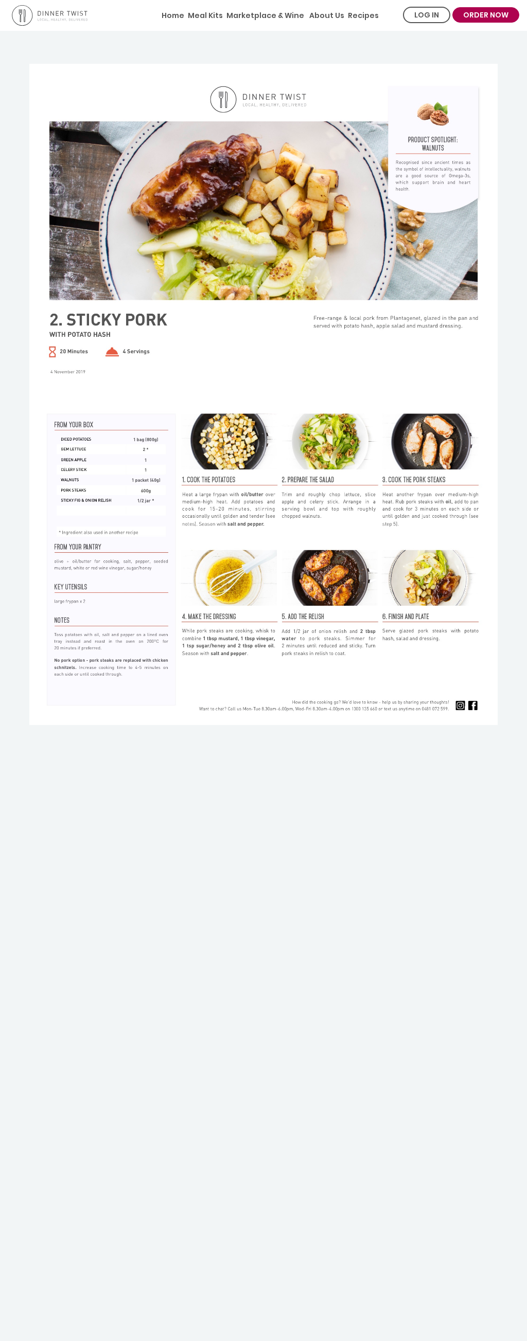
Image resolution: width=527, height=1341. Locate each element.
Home (173, 15)
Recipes (363, 15)
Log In (426, 15)
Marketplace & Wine (265, 15)
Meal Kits (205, 15)
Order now (485, 15)
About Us (326, 15)
